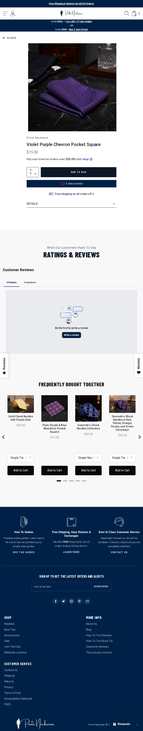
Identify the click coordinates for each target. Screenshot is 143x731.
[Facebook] (56, 601)
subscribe (101, 586)
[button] (5, 13)
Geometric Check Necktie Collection (88, 427)
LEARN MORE (71, 551)
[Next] (139, 437)
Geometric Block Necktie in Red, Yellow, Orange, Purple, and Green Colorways (122, 423)
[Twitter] (63, 601)
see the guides (24, 552)
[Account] (13, 13)
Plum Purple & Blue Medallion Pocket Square (54, 428)
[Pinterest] (79, 601)
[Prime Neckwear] (71, 13)
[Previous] (3, 437)
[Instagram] (71, 601)
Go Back (11, 37)
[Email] (87, 601)
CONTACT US (119, 552)
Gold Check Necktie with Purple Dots (20, 418)
